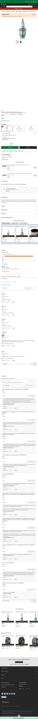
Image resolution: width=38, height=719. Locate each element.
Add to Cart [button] (10, 147)
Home (3, 11)
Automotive (7, 11)
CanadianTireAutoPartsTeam (8, 404)
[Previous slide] (1, 1)
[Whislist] (34, 6)
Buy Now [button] (28, 147)
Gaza (3, 497)
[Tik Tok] (14, 694)
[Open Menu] (1, 6)
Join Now (27, 664)
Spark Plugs (25, 11)
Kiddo (3, 564)
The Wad (3, 294)
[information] (15, 188)
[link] (4, 114)
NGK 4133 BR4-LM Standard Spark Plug (11, 112)
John (3, 320)
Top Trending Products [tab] (15, 223)
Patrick (3, 307)
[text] (8, 239)
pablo (3, 546)
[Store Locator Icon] (1, 4)
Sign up (3, 686)
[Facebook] (2, 694)
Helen (3, 456)
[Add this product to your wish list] (11, 144)
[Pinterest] (12, 694)
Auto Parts (13, 11)
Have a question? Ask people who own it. (8, 378)
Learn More (21, 686)
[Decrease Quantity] (2, 144)
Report (14, 301)
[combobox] (31, 385)
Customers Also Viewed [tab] (6, 223)
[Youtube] (9, 694)
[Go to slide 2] (20, 42)
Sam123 (3, 475)
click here (24, 184)
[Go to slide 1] (17, 42)
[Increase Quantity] (8, 144)
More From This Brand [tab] (23, 223)
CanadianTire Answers (7, 593)
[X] (5, 694)
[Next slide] (36, 1)
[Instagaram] (7, 694)
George (3, 436)
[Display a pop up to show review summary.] (14, 166)
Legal (2, 678)
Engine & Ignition (19, 11)
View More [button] (7, 190)
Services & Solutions (5, 671)
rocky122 (4, 584)
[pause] (4, 1)
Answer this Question (31, 395)
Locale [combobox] (8, 284)
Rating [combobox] (3, 284)
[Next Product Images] (36, 31)
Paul (3, 414)
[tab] (7, 128)
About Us (3, 674)
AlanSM (3, 351)
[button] (31, 6)
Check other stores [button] (5, 139)
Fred (3, 522)
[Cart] (36, 6)
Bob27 (3, 390)
